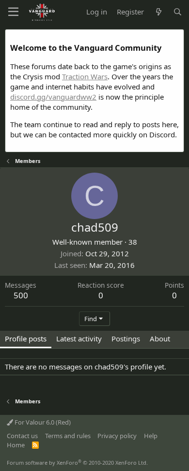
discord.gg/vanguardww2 (53, 97)
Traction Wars (85, 76)
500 (21, 295)
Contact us (22, 435)
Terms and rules (68, 435)
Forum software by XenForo (77, 462)
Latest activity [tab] (79, 338)
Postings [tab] (125, 338)
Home (16, 445)
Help (151, 435)
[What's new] (158, 12)
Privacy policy (117, 435)
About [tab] (160, 338)
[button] (13, 12)
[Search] (177, 12)
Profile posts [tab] (26, 338)
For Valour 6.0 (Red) (42, 422)
